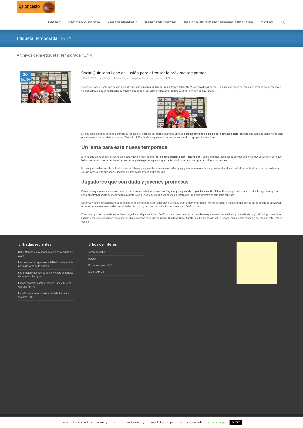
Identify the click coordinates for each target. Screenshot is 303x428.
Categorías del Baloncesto (122, 21)
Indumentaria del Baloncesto (84, 21)
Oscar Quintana (123, 78)
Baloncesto (54, 21)
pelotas (92, 258)
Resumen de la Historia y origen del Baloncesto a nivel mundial (218, 21)
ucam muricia (155, 78)
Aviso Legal (267, 21)
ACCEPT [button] (236, 422)
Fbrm (170, 78)
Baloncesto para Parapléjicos (160, 21)
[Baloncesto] (33, 7)
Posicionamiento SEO (100, 265)
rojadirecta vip (96, 272)
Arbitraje (106, 78)
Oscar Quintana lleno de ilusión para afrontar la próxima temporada (144, 72)
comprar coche (96, 252)
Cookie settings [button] (216, 422)
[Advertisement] (257, 263)
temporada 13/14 (140, 78)
